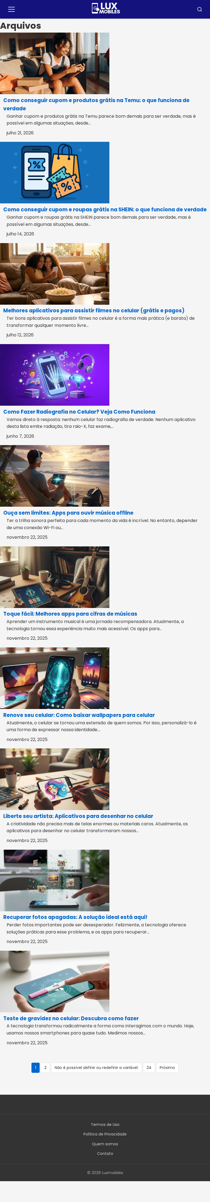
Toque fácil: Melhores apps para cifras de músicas (70, 614)
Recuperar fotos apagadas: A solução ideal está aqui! (75, 917)
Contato (105, 1153)
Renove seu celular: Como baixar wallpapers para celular (79, 715)
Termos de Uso (105, 1124)
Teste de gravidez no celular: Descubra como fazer (71, 1018)
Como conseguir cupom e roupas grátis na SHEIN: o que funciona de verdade (105, 209)
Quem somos (105, 1144)
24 (149, 1067)
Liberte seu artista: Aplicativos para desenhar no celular (78, 816)
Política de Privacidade (105, 1134)
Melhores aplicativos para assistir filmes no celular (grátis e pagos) (94, 310)
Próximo (167, 1067)
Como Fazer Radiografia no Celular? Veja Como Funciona (79, 412)
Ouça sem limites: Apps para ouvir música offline (68, 513)
